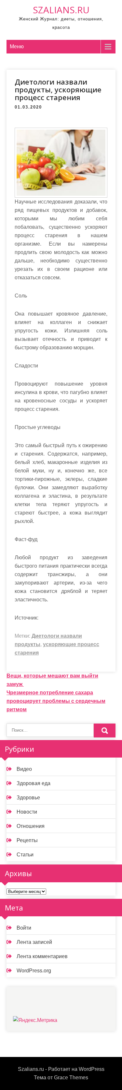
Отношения (31, 826)
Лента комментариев (42, 956)
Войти (24, 928)
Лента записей (34, 942)
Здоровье (28, 797)
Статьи (25, 854)
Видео (24, 769)
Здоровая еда (33, 783)
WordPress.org (34, 970)
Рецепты (27, 840)
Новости (27, 812)
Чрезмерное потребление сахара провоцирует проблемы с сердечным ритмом (56, 701)
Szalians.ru (61, 10)
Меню (17, 46)
